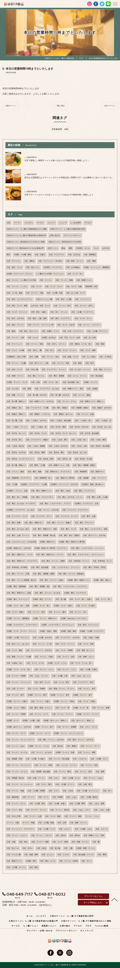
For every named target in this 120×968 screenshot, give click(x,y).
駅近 (8, 254)
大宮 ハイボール (80, 759)
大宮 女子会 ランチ (38, 433)
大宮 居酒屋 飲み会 (15, 778)
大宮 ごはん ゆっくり (80, 676)
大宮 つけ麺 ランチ (46, 829)
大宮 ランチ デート (83, 318)
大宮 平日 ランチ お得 (69, 337)
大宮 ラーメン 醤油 (15, 471)
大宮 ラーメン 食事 (100, 707)
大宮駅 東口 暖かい (102, 580)
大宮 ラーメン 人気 (15, 337)
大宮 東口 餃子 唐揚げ (69, 535)
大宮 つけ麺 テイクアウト (82, 312)
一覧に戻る (60, 105)
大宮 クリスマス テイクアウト (75, 510)
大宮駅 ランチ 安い (41, 605)
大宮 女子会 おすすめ (79, 427)
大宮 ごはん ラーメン (38, 676)
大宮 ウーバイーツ (82, 299)
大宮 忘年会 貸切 (45, 459)
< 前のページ (10, 105)
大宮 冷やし (27, 848)
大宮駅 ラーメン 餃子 (44, 727)
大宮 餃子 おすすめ (15, 318)
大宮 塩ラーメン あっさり (18, 644)
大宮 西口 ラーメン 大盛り (52, 580)
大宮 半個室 (57, 797)
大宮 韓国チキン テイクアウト (58, 471)
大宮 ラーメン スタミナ (41, 835)
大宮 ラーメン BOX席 (68, 861)
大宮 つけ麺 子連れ (88, 669)
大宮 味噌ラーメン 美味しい (92, 401)
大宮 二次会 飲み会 (15, 446)
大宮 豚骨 (102, 854)
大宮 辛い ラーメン (59, 312)
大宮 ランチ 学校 (86, 644)
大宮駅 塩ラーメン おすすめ (19, 727)
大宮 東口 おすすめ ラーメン (70, 497)
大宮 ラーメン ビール (66, 401)
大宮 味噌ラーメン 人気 (59, 465)
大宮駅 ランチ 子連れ (16, 707)
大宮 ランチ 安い (103, 599)
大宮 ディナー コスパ (66, 669)
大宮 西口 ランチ (14, 267)
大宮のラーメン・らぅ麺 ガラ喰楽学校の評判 (67, 229)
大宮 (8, 222)
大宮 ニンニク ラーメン (66, 765)
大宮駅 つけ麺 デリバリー (18, 637)
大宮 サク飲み (105, 356)
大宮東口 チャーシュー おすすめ (64, 484)
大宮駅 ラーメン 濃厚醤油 (18, 618)
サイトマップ (86, 930)
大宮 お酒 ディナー (15, 688)
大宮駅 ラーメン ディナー (87, 714)
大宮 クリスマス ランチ (17, 516)
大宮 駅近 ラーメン (74, 261)
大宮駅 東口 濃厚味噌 (16, 586)
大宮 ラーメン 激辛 (57, 612)
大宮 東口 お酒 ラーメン (18, 535)
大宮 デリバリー (13, 261)
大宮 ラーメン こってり (17, 286)
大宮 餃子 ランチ (42, 682)
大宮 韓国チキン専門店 (64, 478)
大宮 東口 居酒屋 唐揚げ (84, 465)
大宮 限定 (100, 344)
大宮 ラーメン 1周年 (43, 765)
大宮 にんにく (65, 829)
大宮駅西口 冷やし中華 (16, 356)
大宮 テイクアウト (56, 254)
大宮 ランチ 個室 (60, 842)
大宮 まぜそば (74, 254)
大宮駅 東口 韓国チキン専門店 (72, 542)
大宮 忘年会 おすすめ (16, 452)
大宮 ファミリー (99, 478)
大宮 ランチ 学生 (14, 810)
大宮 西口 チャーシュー (88, 624)
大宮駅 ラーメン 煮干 (37, 695)
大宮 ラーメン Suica (15, 746)
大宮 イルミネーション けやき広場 (21, 542)
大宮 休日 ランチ (14, 369)
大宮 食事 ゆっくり (85, 650)
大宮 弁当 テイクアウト (73, 331)
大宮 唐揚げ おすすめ (101, 407)
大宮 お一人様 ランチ (75, 293)
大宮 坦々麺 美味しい (16, 401)
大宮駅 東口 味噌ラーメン (79, 580)
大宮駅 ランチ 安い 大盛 (18, 605)
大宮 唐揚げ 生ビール (63, 414)
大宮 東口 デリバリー (84, 522)
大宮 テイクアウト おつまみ (47, 388)
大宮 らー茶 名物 (14, 293)
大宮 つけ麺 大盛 (54, 293)
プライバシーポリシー (72, 235)
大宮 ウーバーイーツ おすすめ (39, 650)
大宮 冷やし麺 (32, 369)
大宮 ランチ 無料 (88, 350)
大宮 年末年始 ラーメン (78, 561)
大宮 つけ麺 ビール (71, 778)
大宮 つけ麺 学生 (37, 803)
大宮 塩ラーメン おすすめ (94, 535)
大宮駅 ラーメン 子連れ (64, 701)
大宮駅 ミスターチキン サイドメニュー (57, 624)
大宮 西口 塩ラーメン (28, 331)
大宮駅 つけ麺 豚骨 (22, 254)
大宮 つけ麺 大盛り (57, 803)
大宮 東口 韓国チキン (33, 522)
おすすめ (105, 248)
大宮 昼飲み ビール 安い (81, 344)
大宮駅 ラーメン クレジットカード (68, 733)
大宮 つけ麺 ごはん (83, 829)
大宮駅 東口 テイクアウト (75, 593)
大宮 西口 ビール (47, 861)
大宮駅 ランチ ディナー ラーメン (21, 631)
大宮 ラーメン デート (90, 746)
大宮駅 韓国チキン (47, 542)
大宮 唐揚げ (72, 746)
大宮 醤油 (11, 331)
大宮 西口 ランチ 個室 (17, 305)
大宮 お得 (62, 822)
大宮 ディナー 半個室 (16, 676)
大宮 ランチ (36, 286)
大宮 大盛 (11, 842)
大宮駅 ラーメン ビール (38, 746)
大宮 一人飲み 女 (103, 420)
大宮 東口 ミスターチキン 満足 (93, 529)
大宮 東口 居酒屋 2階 (39, 586)
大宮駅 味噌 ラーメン (85, 848)
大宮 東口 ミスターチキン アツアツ (55, 503)
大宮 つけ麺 (12, 484)
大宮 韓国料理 (81, 471)
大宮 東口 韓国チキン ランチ (19, 554)
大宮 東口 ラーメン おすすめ (51, 739)
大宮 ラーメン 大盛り (40, 701)
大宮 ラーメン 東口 (62, 771)
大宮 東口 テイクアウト (84, 490)
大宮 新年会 (75, 835)
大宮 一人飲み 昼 (39, 427)
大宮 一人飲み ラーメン (17, 427)
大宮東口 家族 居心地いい (93, 484)
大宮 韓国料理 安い (43, 478)
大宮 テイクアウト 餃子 (83, 682)
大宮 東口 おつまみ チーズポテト (21, 503)
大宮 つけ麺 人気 (60, 676)
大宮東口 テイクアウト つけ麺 (34, 484)
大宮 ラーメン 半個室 (16, 714)
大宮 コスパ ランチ (88, 727)
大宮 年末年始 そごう (102, 561)
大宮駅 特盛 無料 (68, 631)
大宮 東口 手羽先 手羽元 (94, 567)
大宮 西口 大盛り (39, 312)
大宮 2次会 (41, 848)
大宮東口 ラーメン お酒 (17, 490)
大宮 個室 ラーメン (78, 822)
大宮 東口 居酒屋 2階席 (43, 573)
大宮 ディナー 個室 (40, 842)
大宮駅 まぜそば (48, 337)
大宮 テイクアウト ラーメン (54, 369)
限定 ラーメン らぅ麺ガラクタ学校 (21, 280)
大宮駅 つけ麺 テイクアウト (92, 631)
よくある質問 (75, 222)
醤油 (63, 248)
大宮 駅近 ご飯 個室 (37, 318)
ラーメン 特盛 (28, 822)
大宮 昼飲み (29, 261)
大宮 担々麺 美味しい (16, 465)
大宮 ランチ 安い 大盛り (81, 599)
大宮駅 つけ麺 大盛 (31, 720)
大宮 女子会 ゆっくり (16, 433)
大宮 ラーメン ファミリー (89, 324)
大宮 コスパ (54, 790)
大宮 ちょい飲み (89, 356)
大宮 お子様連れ (73, 267)
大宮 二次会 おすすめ (58, 446)
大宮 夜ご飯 (55, 848)
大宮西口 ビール (83, 248)
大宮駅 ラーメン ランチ (17, 382)
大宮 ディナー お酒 (32, 816)
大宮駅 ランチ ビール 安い (19, 669)
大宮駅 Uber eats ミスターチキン (74, 618)
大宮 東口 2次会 (62, 490)
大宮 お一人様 (90, 337)
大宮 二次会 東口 (60, 439)
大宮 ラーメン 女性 (65, 656)
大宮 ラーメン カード (16, 733)
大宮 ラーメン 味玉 (34, 344)
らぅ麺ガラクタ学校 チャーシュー (50, 273)
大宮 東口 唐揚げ (60, 407)
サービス (40, 222)
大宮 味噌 (91, 261)
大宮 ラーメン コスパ (44, 669)
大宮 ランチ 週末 (53, 816)
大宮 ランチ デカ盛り (85, 605)
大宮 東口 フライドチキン (42, 497)
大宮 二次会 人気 (79, 446)
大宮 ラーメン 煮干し (84, 305)
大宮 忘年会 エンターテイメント (20, 459)
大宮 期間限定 (90, 254)
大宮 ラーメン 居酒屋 (66, 727)
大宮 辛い (107, 790)
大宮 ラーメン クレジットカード (20, 739)
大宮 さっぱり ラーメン (80, 369)
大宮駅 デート (13, 720)
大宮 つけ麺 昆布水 (89, 797)
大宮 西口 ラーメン (15, 324)
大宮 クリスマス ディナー (66, 516)
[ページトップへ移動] (114, 899)
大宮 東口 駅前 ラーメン (40, 707)
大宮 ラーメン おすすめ (48, 510)
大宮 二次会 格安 (98, 439)
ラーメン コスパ (92, 816)
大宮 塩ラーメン (33, 267)
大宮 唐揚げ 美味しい (16, 414)
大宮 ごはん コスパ (81, 810)
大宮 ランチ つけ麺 (15, 350)
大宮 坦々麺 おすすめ (37, 395)
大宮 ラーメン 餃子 (62, 305)
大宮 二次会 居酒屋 (36, 446)
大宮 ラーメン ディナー (62, 714)
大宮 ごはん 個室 (96, 803)
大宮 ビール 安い (51, 382)
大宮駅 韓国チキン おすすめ (19, 548)
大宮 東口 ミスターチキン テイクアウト (70, 586)
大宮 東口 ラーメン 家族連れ (71, 573)
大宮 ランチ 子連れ (86, 701)
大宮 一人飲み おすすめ (36, 420)
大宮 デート (43, 797)
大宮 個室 (100, 771)
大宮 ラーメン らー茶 (42, 644)
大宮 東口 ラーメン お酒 (18, 573)
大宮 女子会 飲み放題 (89, 433)
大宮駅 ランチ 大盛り (63, 605)
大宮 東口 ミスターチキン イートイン (87, 548)
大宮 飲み (23, 842)
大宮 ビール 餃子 (61, 682)
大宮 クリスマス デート (41, 516)
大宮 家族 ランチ (70, 356)
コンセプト (29, 222)
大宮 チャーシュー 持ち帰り (50, 261)
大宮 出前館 (92, 388)
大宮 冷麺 (33, 356)
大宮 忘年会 (60, 835)
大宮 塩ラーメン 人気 (38, 363)
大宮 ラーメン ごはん (93, 778)
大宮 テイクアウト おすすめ (67, 637)
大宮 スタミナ (102, 829)
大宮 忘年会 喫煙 (37, 452)
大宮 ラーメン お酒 (85, 414)
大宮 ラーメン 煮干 (86, 688)
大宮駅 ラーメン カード (39, 733)
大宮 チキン (54, 778)
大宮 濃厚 (26, 388)
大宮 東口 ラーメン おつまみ (47, 593)
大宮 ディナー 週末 (73, 816)
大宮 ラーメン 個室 (86, 752)
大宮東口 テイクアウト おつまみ (20, 510)
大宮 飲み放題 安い (71, 382)
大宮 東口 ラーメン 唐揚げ (59, 522)
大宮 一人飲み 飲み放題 (60, 420)
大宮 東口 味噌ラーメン (41, 490)
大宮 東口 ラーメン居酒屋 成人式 (21, 580)
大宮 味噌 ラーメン (15, 376)
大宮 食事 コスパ (86, 656)
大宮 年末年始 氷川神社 (17, 567)
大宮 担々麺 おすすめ (59, 395)
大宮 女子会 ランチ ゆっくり (63, 433)
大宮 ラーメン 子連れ (44, 656)
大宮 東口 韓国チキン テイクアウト (22, 561)
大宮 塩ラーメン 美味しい (82, 720)
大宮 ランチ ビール (35, 663)
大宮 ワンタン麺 (13, 854)
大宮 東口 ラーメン (36, 376)
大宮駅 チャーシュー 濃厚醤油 (96, 267)
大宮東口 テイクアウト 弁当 (86, 503)
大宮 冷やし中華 (13, 816)
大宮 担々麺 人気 (14, 420)
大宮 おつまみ (13, 388)
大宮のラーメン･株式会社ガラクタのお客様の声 (25, 248)
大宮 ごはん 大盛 (101, 810)
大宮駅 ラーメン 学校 (64, 752)
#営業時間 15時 (60, 129)
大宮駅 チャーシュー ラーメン (19, 273)
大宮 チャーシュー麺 (44, 299)
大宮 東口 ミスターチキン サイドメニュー (86, 554)
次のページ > (109, 105)
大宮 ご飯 (68, 848)
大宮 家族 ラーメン (15, 395)
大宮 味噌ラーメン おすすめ (41, 401)
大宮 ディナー (28, 797)
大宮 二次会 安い (79, 439)
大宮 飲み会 (57, 746)
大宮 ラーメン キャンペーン (19, 765)
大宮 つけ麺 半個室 (36, 790)
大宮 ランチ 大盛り (15, 612)
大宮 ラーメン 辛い (78, 612)
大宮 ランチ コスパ (53, 286)
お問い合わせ (55, 235)
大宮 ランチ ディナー (67, 350)
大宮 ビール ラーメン (77, 376)
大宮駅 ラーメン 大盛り (17, 701)
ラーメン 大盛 (13, 822)
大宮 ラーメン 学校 (60, 363)
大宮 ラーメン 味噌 (64, 280)
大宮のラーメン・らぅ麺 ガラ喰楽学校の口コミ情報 (27, 229)
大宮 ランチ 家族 (14, 650)
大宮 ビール (33, 337)
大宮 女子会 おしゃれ (101, 427)
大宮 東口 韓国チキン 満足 (45, 529)
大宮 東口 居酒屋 (56, 376)
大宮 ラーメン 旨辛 (36, 612)
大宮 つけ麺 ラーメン (16, 867)
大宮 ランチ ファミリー (17, 312)
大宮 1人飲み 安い (15, 663)
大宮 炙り (49, 350)
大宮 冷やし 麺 (34, 350)
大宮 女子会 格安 (58, 427)
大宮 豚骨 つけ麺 (37, 465)
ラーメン (17, 222)
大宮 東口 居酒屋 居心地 (44, 535)
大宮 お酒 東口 (85, 784)
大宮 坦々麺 (60, 599)
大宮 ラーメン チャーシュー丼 (40, 324)
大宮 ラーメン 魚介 (50, 356)
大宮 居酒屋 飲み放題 (40, 771)
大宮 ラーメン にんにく (17, 835)
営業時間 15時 (91, 286)
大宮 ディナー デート (16, 803)
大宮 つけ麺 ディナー (64, 784)
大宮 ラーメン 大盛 (34, 293)
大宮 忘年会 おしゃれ (77, 452)
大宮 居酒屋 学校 (14, 759)
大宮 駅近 (33, 867)
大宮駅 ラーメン (90, 382)
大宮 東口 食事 (13, 522)
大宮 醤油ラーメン (14, 861)
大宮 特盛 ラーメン (80, 842)
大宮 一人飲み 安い (83, 420)
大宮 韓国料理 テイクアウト (19, 478)
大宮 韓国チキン (97, 471)
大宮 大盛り (40, 254)
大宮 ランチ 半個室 (64, 650)
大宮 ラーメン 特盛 (15, 790)
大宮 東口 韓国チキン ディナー (50, 554)
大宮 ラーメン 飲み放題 (59, 759)
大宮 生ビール (13, 848)
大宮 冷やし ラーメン (56, 344)
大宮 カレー (86, 861)
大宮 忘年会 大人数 (83, 459)
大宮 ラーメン (46, 280)
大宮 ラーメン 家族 (81, 395)
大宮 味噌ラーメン (84, 280)
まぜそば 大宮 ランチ (40, 305)
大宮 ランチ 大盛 (74, 286)
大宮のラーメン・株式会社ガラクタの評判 (64, 242)
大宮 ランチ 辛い (75, 273)
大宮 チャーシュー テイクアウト (20, 829)
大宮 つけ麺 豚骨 (77, 803)
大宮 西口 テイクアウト (60, 318)
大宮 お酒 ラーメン (36, 778)
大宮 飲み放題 (96, 376)
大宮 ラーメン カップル (17, 752)
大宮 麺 (95, 842)
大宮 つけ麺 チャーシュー (88, 790)
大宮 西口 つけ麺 (63, 299)
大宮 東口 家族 (34, 471)
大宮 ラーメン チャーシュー (19, 682)
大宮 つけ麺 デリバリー (97, 331)
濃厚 (70, 248)
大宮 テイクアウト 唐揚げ (37, 439)
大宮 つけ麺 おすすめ (42, 637)
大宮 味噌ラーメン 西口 (73, 388)
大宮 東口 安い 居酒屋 (17, 497)
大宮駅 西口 (31, 861)
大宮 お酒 (35, 382)
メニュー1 (51, 222)
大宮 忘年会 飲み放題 (99, 446)
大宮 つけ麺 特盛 (46, 822)
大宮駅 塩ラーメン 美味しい (55, 720)
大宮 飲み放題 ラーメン (83, 854)
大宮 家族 (77, 363)
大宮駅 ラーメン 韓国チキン (45, 618)
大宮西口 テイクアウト (52, 267)
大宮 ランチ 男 (62, 707)
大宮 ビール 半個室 (36, 688)
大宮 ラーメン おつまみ (41, 752)
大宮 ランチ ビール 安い (81, 663)
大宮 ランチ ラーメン (64, 644)
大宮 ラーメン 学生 (89, 765)
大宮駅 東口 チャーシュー (18, 599)
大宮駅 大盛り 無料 (48, 631)
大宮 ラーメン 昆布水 (59, 810)
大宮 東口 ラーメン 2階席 (53, 561)
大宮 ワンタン (64, 854)
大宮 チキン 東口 (44, 784)
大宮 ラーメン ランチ (38, 714)
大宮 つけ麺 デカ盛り (35, 759)
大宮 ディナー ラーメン (36, 810)
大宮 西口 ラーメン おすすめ (80, 739)
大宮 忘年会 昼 (64, 459)
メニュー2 (63, 222)
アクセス (87, 222)
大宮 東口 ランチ (68, 529)
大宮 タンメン (48, 854)
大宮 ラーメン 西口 (83, 771)
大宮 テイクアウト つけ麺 (37, 407)
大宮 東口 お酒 (88, 516)
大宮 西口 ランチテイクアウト (19, 299)
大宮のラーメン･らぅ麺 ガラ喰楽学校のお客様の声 (26, 235)
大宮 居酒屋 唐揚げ (79, 407)
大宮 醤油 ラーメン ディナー (61, 688)
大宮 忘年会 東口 (56, 452)
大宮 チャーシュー (14, 344)
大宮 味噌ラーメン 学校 (94, 835)
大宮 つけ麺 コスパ (99, 759)
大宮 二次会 (68, 790)
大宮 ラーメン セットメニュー (19, 784)
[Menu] (115, 3)
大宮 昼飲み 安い (14, 407)
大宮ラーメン (53, 248)
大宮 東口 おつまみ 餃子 (18, 529)
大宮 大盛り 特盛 (91, 637)
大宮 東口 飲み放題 (39, 567)
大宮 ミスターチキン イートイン (66, 567)
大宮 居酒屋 (83, 478)
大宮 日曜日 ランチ (50, 331)
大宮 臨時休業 (13, 797)
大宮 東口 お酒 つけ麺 (97, 497)
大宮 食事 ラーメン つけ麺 (19, 656)
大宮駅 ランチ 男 (80, 707)
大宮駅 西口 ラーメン (42, 599)
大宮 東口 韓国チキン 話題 (19, 593)
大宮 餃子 (89, 363)
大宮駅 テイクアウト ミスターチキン (22, 624)
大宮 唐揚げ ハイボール (39, 414)
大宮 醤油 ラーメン (102, 369)
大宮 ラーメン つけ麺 (16, 363)
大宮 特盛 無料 (31, 854)
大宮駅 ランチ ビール (57, 663)
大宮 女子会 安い (14, 439)
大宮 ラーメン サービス (17, 771)
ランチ (96, 248)
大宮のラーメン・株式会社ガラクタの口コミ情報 (26, 242)
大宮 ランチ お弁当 (65, 324)
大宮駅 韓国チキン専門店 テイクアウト (51, 548)
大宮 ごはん (71, 797)
